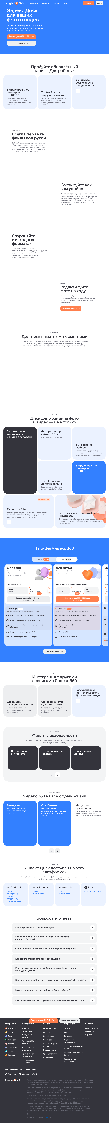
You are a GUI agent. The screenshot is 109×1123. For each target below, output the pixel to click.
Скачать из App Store (92, 892)
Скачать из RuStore (14, 902)
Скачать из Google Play (12, 893)
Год (66, 559)
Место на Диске (14, 584)
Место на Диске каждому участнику (71, 584)
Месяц (43, 559)
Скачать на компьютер (38, 893)
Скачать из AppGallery (12, 898)
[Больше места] (50, 590)
